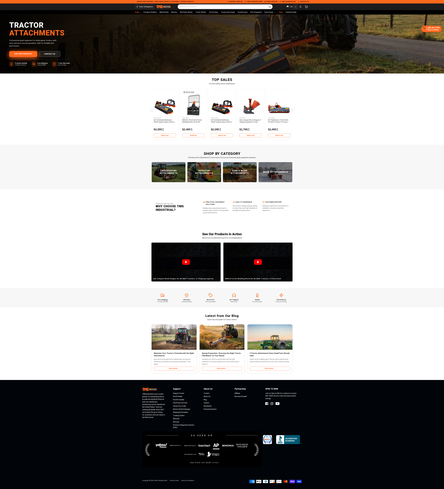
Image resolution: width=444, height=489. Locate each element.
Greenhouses (243, 12)
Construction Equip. (228, 12)
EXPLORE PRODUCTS (23, 54)
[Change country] (295, 7)
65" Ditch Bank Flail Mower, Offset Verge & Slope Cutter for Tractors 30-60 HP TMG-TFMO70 (164, 121)
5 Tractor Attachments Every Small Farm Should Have (270, 354)
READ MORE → (174, 368)
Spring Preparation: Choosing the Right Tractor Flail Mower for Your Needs (221, 354)
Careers (206, 403)
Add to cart (165, 135)
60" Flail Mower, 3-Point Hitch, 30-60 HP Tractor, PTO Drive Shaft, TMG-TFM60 (278, 121)
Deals (137, 12)
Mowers (174, 12)
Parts (281, 12)
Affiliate (237, 393)
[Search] (269, 6)
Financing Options (210, 409)
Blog (205, 399)
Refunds (176, 422)
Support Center (178, 393)
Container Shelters (150, 12)
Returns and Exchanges (181, 409)
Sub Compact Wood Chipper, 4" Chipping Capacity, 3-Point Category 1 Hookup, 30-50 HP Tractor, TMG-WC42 (250, 121)
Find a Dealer (177, 396)
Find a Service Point (180, 403)
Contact (206, 393)
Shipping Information (180, 412)
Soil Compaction (256, 12)
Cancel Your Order (179, 406)
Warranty (176, 418)
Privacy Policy (174, 480)
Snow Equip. (269, 12)
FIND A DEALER (272, 2)
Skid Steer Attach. (186, 12)
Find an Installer (178, 399)
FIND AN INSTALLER (289, 2)
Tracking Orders (179, 415)
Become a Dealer (241, 396)
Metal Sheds (164, 12)
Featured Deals (291, 12)
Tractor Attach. (201, 12)
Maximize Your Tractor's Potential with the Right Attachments (174, 354)
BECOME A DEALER (235, 2)
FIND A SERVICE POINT (254, 2)
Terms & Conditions (187, 480)
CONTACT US (304, 2)
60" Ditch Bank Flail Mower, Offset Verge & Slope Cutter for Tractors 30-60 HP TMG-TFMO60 (221, 121)
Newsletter (208, 406)
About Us (207, 396)
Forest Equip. (213, 12)
